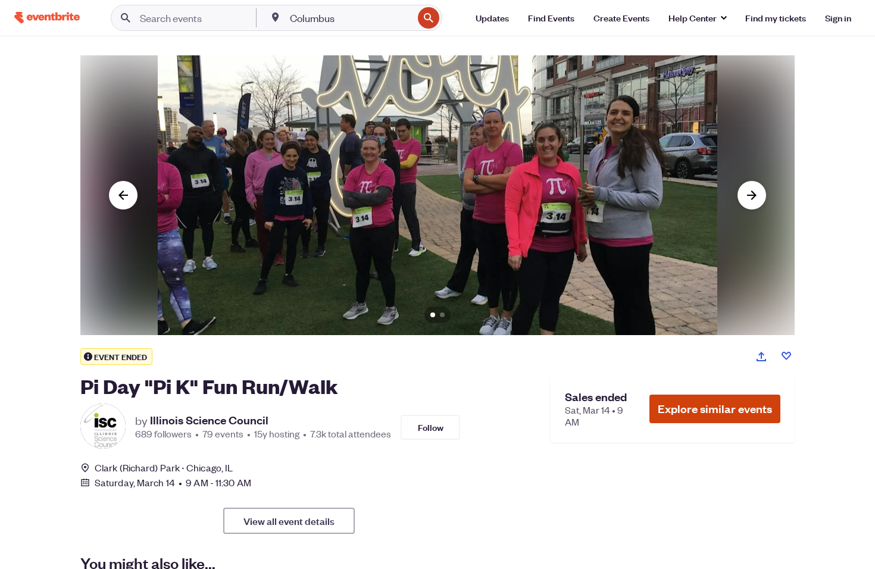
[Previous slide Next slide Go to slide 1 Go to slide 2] (437, 195)
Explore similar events (715, 408)
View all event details (289, 520)
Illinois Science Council (209, 420)
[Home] (47, 17)
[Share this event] (761, 356)
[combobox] (350, 18)
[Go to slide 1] (432, 314)
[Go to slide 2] (442, 314)
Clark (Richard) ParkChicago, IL (164, 467)
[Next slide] (752, 195)
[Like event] (786, 356)
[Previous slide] (123, 195)
